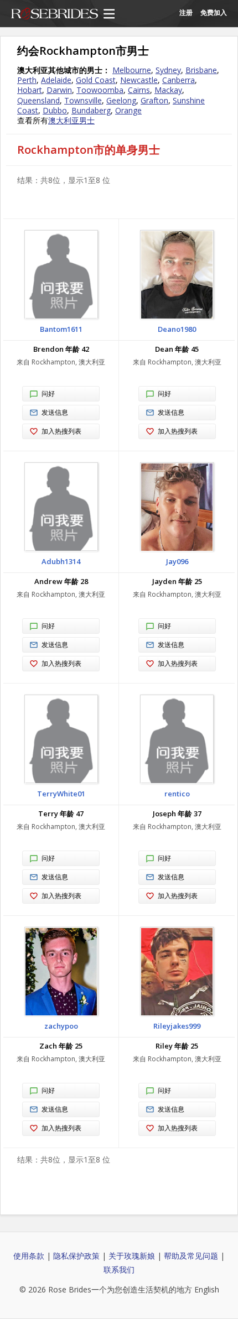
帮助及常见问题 (191, 1255)
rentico (177, 794)
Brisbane (201, 70)
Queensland (38, 100)
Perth (27, 80)
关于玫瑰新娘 (131, 1255)
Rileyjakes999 (176, 1026)
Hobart (29, 90)
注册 (186, 12)
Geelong (121, 100)
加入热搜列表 (61, 431)
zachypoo (61, 1026)
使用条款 (28, 1255)
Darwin (59, 90)
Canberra (178, 80)
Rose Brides (54, 14)
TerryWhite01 (61, 794)
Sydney (168, 70)
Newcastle (139, 80)
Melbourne (131, 70)
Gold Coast (96, 80)
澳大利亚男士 (71, 120)
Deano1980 (177, 329)
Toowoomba (99, 90)
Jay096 (177, 561)
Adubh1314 (61, 561)
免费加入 (213, 12)
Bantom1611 (61, 329)
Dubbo (55, 110)
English (206, 1289)
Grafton (154, 100)
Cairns (139, 90)
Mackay (168, 90)
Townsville (83, 100)
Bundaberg (91, 110)
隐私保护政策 (76, 1255)
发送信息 (55, 412)
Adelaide (56, 80)
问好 (48, 393)
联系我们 (119, 1269)
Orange (128, 110)
